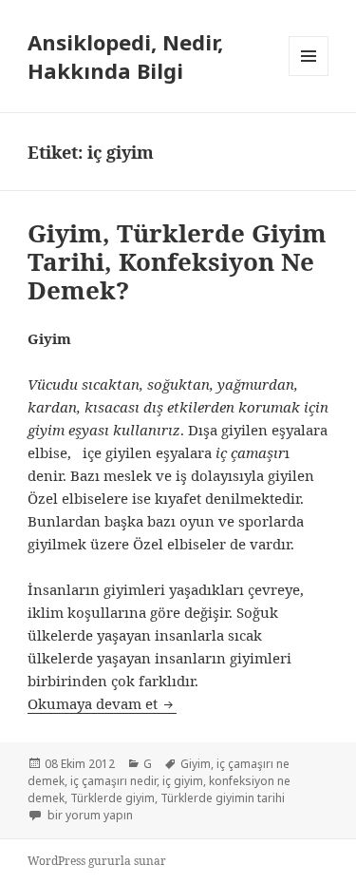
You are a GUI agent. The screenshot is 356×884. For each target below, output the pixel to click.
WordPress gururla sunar (97, 861)
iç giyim (182, 781)
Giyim (195, 764)
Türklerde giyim (112, 798)
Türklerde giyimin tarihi (222, 798)
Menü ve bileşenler (309, 75)
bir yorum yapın (89, 815)
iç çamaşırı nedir (113, 781)
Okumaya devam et (102, 703)
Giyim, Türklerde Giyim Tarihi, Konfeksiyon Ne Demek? (177, 261)
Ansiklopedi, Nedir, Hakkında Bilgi (125, 56)
